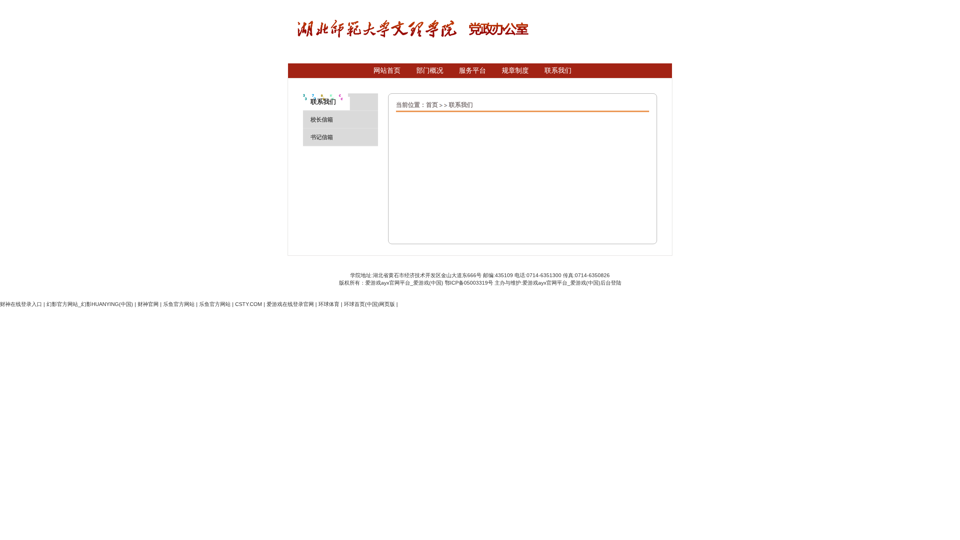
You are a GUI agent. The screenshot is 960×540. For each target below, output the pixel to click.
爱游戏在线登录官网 (290, 304)
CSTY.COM (248, 304)
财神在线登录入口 (21, 304)
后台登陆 (610, 283)
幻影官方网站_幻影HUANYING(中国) (89, 304)
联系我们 (461, 105)
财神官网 (148, 304)
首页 (432, 105)
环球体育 (328, 304)
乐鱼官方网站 (179, 304)
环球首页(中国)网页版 (369, 304)
